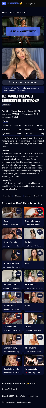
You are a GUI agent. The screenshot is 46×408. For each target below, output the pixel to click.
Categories (31, 3)
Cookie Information (24, 402)
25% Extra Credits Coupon (26, 83)
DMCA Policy (21, 396)
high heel (38, 196)
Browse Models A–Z (9, 389)
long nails (7, 196)
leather (28, 196)
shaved (18, 196)
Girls (12, 12)
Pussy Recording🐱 (12, 3)
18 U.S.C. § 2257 (8, 396)
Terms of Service (8, 402)
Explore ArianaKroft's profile (25, 32)
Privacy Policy (33, 396)
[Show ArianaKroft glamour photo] (26, 42)
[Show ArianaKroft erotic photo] (19, 42)
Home (4, 12)
